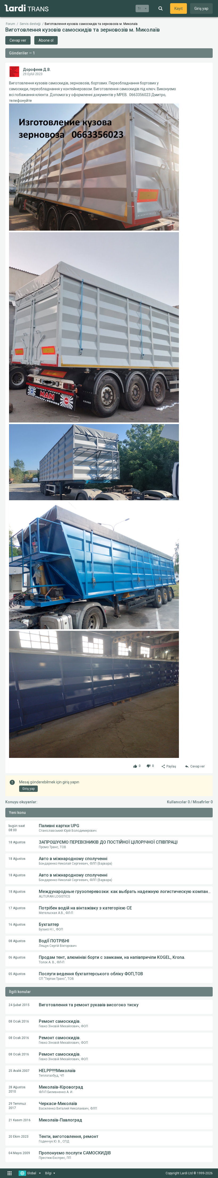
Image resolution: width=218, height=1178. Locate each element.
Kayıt (178, 8)
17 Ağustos (17, 908)
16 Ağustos (17, 924)
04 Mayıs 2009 (19, 1153)
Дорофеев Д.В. (37, 69)
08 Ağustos (17, 941)
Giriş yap (201, 8)
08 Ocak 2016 (19, 1021)
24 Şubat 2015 (19, 1005)
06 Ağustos (17, 957)
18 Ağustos (17, 842)
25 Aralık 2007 (19, 1071)
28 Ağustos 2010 (17, 1089)
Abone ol (46, 40)
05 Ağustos (17, 974)
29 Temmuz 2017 (17, 1106)
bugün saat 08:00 (17, 828)
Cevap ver (18, 40)
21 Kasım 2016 (20, 1120)
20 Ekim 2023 (18, 1136)
